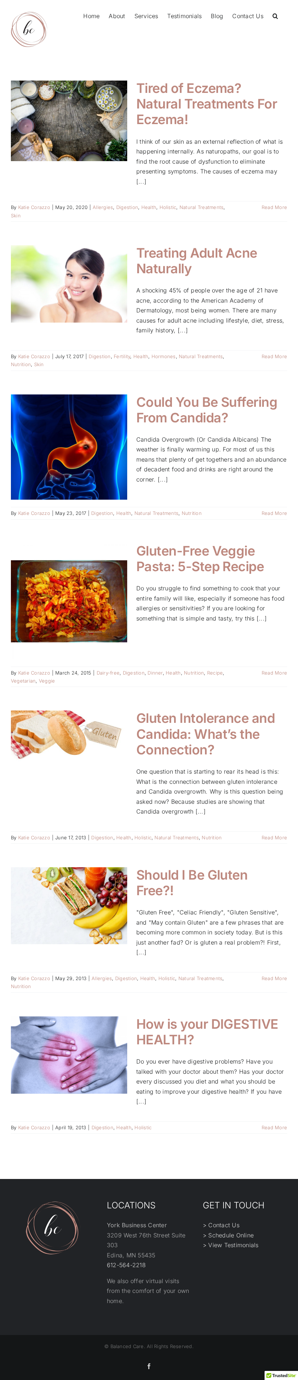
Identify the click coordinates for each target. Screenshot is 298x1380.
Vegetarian (23, 681)
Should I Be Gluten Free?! (191, 882)
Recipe (215, 673)
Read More (274, 207)
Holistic (168, 207)
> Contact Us (221, 1225)
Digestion (127, 207)
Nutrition (21, 364)
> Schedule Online (228, 1235)
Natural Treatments (202, 207)
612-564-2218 (126, 1265)
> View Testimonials (231, 1245)
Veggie (47, 681)
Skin (16, 215)
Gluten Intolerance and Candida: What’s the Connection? (205, 733)
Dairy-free (108, 673)
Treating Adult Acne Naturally (196, 261)
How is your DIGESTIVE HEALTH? (207, 1032)
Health (148, 207)
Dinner (155, 673)
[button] (275, 15)
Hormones (164, 356)
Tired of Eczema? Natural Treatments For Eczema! (206, 103)
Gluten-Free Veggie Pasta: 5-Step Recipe (200, 558)
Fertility (122, 356)
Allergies (103, 207)
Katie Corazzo (34, 207)
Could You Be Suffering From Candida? (206, 410)
